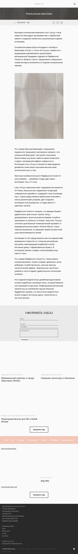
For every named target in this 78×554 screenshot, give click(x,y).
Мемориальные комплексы (13, 516)
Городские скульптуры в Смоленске (58, 378)
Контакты (6, 531)
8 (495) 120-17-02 (39, 3)
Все (6, 440)
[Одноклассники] (58, 22)
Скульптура (6, 514)
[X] (62, 22)
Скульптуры (45, 375)
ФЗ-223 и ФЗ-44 (17, 375)
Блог (4, 529)
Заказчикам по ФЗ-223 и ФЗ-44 (13, 506)
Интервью (54, 440)
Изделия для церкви (10, 521)
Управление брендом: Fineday (34, 549)
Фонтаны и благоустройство (11, 415)
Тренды (21, 440)
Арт (12, 440)
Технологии (33, 440)
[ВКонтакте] (54, 22)
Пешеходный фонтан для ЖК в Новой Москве (19, 420)
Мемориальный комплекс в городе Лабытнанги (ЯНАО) (17, 379)
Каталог (5, 536)
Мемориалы (5, 375)
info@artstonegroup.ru (12, 543)
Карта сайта (20, 549)
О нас (4, 533)
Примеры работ (8, 526)
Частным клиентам (9, 518)
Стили (43, 440)
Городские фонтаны (10, 511)
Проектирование (9, 509)
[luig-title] (45, 481)
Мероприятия (67, 440)
